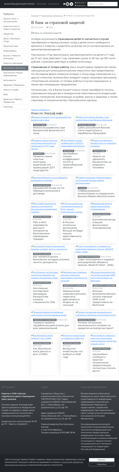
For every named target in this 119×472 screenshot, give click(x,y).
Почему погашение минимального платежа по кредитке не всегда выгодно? (96, 325)
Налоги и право (11, 90)
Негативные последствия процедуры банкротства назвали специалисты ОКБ (44, 295)
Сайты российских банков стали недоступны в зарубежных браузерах (94, 130)
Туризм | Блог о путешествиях (74, 285)
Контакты (53, 4)
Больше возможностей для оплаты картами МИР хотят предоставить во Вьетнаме (104, 298)
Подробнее (102, 464)
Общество (8, 34)
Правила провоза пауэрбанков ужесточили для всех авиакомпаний (51, 325)
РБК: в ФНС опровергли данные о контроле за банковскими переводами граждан (41, 230)
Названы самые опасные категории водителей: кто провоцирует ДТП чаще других (44, 163)
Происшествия (10, 46)
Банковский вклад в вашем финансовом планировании (104, 223)
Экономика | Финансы (14, 68)
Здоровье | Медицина (13, 85)
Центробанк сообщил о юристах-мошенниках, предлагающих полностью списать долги (104, 362)
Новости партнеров (13, 63)
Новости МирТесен (40, 110)
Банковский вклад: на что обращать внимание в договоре (48, 191)
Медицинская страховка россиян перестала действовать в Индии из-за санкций (74, 298)
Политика (8, 107)
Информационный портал (19, 4)
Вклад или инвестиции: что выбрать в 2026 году (73, 352)
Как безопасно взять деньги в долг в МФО (42, 351)
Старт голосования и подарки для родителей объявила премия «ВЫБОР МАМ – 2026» (96, 262)
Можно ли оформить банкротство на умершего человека (102, 162)
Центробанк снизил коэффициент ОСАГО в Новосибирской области (73, 160)
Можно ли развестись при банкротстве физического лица (49, 130)
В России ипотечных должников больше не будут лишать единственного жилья (73, 230)
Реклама (41, 4)
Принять (101, 460)
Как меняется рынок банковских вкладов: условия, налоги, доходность (51, 259)
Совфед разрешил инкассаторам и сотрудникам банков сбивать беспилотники (96, 193)
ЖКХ (5, 94)
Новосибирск (10, 51)
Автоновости (9, 80)
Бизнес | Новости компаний (89, 257)
